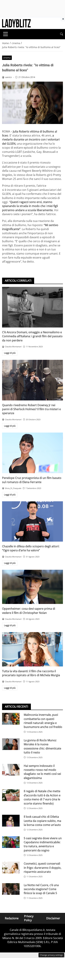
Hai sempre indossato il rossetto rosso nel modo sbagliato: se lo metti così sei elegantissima (42, 772)
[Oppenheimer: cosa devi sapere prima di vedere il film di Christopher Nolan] (32, 587)
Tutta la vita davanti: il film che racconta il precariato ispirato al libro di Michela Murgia (31, 673)
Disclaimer (53, 918)
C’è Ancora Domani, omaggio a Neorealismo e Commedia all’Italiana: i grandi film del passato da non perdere (32, 336)
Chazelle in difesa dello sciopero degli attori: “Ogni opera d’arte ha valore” (30, 548)
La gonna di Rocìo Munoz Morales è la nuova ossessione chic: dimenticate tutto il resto (42, 746)
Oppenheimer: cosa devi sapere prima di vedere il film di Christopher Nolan (28, 611)
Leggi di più (10, 352)
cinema (7, 57)
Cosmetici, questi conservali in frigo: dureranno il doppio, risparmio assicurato (42, 868)
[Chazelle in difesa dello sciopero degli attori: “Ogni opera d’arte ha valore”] (32, 521)
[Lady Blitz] (16, 23)
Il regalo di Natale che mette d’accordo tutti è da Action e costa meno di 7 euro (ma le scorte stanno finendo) (42, 797)
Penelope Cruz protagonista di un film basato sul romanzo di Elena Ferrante (31, 480)
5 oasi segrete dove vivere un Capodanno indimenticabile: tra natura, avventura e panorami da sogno (43, 844)
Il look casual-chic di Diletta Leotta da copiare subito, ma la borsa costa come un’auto (42, 821)
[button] (61, 34)
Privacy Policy (28, 918)
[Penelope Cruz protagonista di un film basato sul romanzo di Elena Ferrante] (32, 453)
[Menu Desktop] (5, 34)
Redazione (12, 918)
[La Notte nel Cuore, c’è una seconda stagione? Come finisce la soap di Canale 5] (11, 889)
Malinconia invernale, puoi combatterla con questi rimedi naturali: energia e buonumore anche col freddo (43, 721)
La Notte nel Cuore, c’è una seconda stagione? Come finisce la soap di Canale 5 (41, 889)
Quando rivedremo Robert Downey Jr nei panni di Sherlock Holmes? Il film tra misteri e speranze (31, 409)
